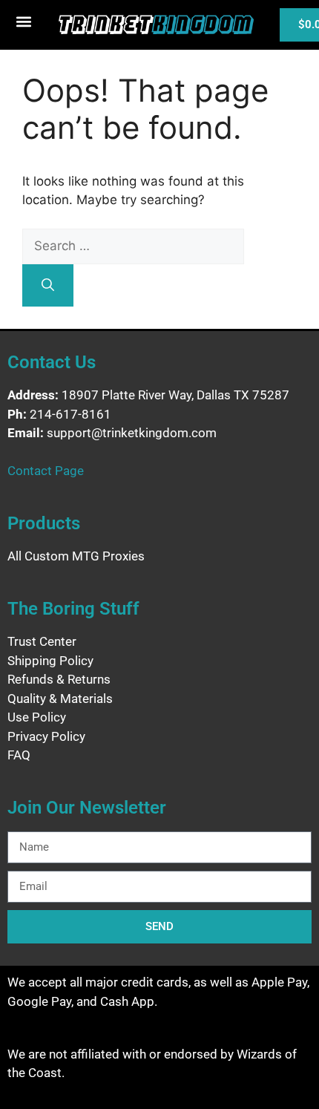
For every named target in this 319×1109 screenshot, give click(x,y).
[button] (24, 21)
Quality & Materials (60, 698)
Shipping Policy (50, 660)
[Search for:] (133, 245)
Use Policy (36, 717)
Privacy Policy (46, 736)
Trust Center (41, 641)
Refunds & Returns (59, 679)
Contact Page (45, 470)
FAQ (18, 754)
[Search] (47, 285)
